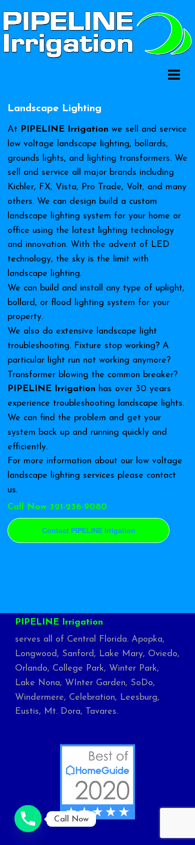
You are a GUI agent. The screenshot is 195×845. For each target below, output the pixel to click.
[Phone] (28, 818)
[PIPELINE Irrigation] (97, 33)
